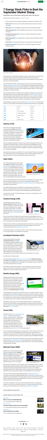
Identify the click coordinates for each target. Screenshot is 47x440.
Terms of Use (40, 429)
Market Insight (6, 398)
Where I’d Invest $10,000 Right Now (12, 399)
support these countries (22, 227)
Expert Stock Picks (6, 403)
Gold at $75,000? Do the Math (11, 411)
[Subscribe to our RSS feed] (26, 424)
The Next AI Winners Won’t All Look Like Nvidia (15, 405)
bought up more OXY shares (22, 259)
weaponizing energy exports (14, 85)
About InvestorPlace (7, 428)
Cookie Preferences (33, 429)
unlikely (20, 263)
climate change (14, 295)
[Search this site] (45, 1)
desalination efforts (33, 373)
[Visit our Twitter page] (23, 424)
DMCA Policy (23, 431)
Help (22, 428)
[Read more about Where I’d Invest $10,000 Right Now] (40, 400)
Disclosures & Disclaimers (32, 428)
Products (13, 428)
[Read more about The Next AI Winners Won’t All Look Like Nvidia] (40, 406)
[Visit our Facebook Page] (21, 424)
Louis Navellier (10, 401)
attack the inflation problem (36, 94)
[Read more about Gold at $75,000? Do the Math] (40, 411)
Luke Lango (10, 407)
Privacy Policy (40, 428)
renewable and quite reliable (17, 340)
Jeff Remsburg (10, 413)
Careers (25, 428)
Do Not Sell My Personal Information (15, 429)
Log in (41, 1)
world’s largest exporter (17, 210)
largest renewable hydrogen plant (27, 182)
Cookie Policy (25, 429)
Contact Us (18, 428)
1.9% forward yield (14, 306)
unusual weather (31, 102)
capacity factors (15, 328)
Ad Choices (6, 429)
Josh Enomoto (7, 18)
